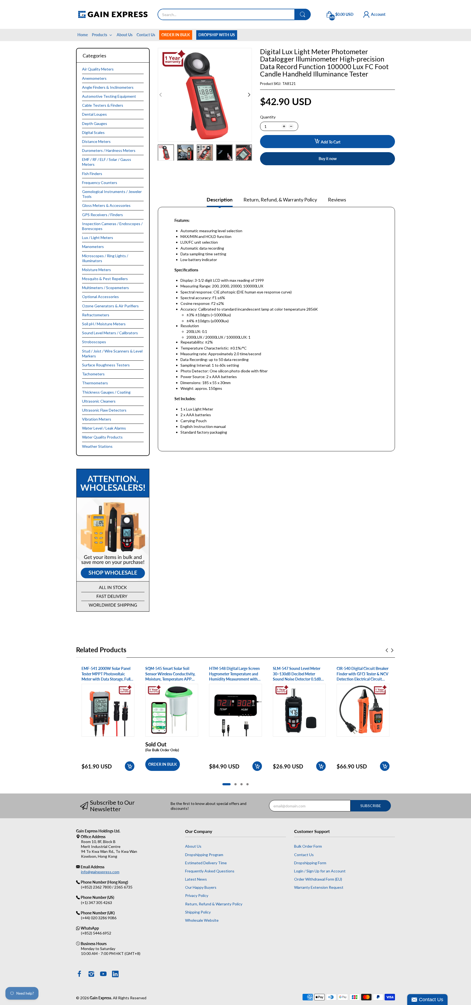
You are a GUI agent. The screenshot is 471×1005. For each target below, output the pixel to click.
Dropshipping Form (310, 862)
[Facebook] (79, 974)
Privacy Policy (196, 895)
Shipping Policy (198, 912)
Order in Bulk (162, 764)
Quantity (268, 117)
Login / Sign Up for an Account (320, 871)
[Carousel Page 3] (241, 784)
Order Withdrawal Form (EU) (318, 879)
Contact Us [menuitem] (146, 34)
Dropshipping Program (204, 854)
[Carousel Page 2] (235, 784)
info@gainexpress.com (100, 871)
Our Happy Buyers (200, 887)
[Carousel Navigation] (389, 650)
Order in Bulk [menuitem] (175, 34)
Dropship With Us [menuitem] (216, 34)
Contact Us (304, 854)
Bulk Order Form (308, 846)
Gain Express (100, 997)
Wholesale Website (202, 920)
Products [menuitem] (99, 34)
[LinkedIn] (115, 974)
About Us (193, 846)
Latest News (196, 879)
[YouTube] (103, 974)
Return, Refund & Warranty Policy (213, 904)
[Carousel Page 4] (247, 784)
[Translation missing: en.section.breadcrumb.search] (302, 14)
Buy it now (328, 158)
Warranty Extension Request (318, 887)
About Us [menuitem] (124, 34)
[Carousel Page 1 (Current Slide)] (226, 784)
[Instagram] (91, 974)
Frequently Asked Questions (209, 871)
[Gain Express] (112, 14)
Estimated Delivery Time (206, 862)
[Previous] (249, 95)
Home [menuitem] (82, 34)
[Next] (160, 95)
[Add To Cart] (129, 766)
